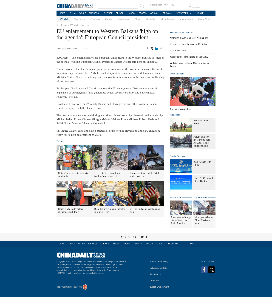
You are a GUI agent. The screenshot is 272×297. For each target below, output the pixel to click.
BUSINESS (94, 13)
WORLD (82, 13)
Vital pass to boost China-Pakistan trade (204, 220)
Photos (59, 141)
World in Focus (177, 74)
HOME (62, 13)
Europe (108, 19)
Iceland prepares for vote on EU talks (188, 44)
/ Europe (84, 25)
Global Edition (156, 5)
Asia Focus (175, 115)
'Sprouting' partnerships (180, 109)
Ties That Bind (200, 197)
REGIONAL (168, 13)
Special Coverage (177, 156)
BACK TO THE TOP (136, 237)
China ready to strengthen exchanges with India (71, 210)
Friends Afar (175, 197)
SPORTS (143, 13)
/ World (73, 25)
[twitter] (151, 48)
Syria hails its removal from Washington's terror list (107, 174)
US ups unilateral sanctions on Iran (145, 210)
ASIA (166, 5)
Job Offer (154, 280)
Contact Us (155, 274)
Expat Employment (159, 287)
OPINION (154, 13)
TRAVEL (119, 13)
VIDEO (132, 13)
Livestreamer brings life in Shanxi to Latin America (181, 220)
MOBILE (200, 13)
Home (63, 25)
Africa (137, 19)
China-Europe (168, 19)
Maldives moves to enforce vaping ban (189, 38)
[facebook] (147, 48)
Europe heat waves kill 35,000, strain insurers (145, 174)
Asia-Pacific (79, 19)
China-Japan (186, 19)
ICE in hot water (178, 50)
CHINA (73, 13)
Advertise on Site (158, 268)
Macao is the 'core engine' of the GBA (189, 56)
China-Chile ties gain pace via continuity (73, 174)
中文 (172, 5)
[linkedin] (156, 48)
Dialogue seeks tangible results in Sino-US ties (109, 210)
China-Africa (204, 19)
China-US (150, 19)
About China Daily (159, 261)
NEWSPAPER (182, 13)
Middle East (123, 19)
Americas (95, 19)
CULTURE (108, 13)
